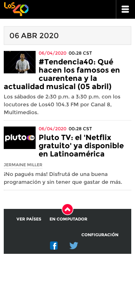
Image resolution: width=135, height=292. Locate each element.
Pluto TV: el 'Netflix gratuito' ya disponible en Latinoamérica (81, 145)
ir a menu (125, 9)
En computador (68, 219)
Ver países (28, 219)
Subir (68, 209)
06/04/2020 (52, 53)
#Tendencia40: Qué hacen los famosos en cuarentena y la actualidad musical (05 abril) (62, 74)
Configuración (99, 234)
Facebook (54, 245)
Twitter (74, 245)
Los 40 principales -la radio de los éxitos (16, 8)
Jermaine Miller (23, 164)
